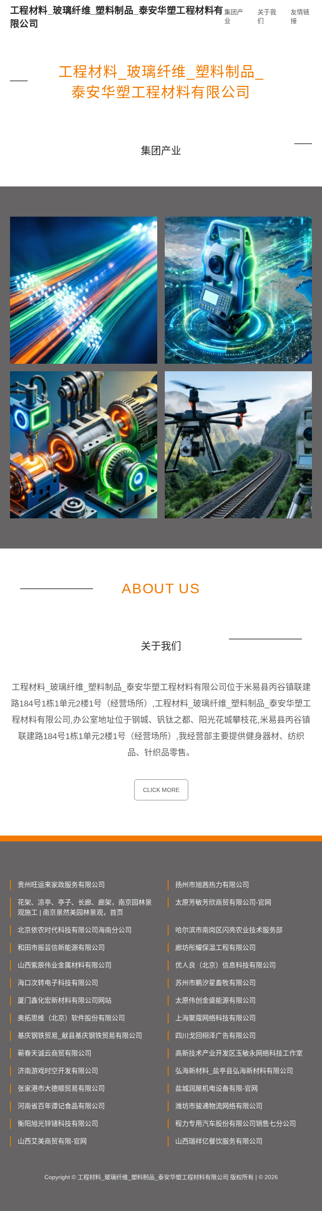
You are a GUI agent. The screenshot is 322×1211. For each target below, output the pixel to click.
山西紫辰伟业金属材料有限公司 (65, 965)
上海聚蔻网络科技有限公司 (215, 1018)
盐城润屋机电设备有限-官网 (216, 1088)
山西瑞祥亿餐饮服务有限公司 (218, 1141)
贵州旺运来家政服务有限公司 (61, 884)
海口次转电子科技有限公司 (58, 982)
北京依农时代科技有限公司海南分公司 (75, 930)
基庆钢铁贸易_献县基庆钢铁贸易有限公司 (80, 1035)
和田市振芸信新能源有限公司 (61, 947)
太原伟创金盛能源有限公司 (215, 1000)
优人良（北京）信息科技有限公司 (225, 965)
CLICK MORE (161, 790)
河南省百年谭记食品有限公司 (61, 1106)
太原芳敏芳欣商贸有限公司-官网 (223, 902)
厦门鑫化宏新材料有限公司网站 (65, 1000)
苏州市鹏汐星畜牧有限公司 (215, 982)
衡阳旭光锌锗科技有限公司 (58, 1123)
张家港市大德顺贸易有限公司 (61, 1088)
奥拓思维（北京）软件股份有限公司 (71, 1018)
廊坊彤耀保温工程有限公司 (215, 947)
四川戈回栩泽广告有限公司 (215, 1035)
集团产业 (233, 16)
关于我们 (266, 16)
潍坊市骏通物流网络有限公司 (218, 1106)
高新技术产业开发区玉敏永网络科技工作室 (239, 1053)
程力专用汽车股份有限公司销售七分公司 (235, 1123)
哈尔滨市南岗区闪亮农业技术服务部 (229, 930)
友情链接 (300, 16)
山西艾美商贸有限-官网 (52, 1141)
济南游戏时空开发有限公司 (58, 1070)
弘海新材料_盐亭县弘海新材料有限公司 (234, 1070)
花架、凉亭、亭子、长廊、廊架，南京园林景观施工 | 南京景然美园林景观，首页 (85, 907)
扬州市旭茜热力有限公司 (212, 884)
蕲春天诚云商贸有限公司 (54, 1053)
